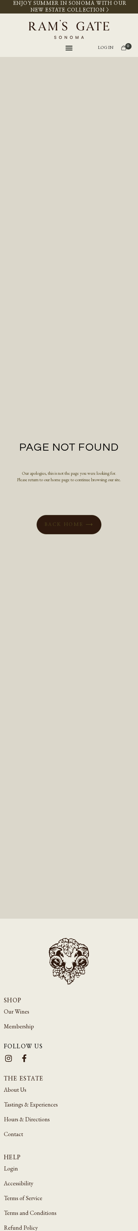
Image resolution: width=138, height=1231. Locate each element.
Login (11, 1168)
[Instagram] (8, 1058)
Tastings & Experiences (31, 1104)
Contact (13, 1134)
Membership (19, 1026)
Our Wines (16, 1011)
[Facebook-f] (24, 1058)
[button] (69, 48)
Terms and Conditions (30, 1213)
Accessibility (18, 1183)
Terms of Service (23, 1198)
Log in (105, 47)
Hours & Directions (27, 1119)
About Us (15, 1089)
